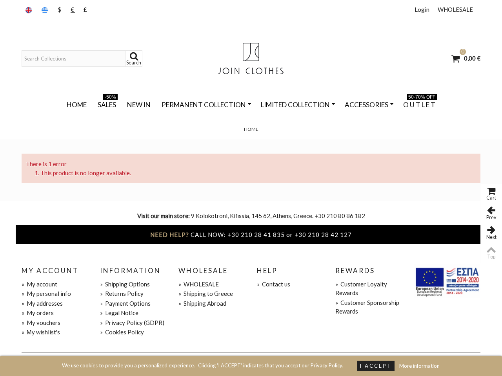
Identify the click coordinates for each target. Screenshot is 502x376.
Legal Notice (119, 312)
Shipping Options (125, 284)
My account (39, 284)
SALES (107, 103)
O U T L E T (419, 103)
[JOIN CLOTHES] (251, 58)
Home (77, 105)
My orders (38, 312)
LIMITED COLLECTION (295, 105)
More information (419, 366)
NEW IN (139, 105)
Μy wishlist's (41, 332)
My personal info (46, 293)
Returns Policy (122, 293)
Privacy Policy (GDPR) (132, 322)
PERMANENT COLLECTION (204, 105)
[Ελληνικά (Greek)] (45, 9)
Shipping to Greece (205, 293)
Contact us (273, 284)
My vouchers (41, 322)
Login (422, 9)
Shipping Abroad (202, 303)
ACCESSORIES (366, 105)
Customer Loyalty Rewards (361, 289)
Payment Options (125, 303)
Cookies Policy (122, 332)
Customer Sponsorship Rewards (367, 307)
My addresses (42, 303)
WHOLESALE (455, 9)
